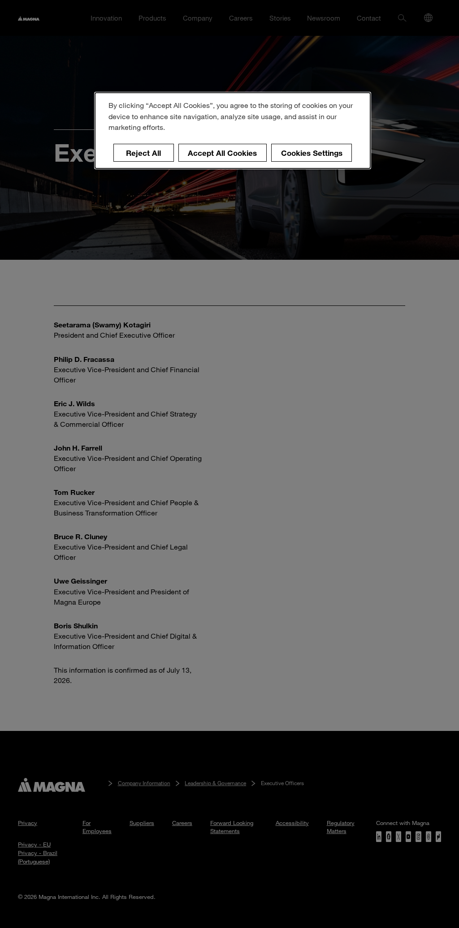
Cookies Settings (311, 153)
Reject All (143, 153)
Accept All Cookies (222, 153)
